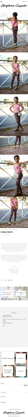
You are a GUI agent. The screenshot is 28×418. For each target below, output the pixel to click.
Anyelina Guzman (16, 409)
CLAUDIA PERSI (7, 315)
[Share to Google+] (11, 280)
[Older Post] (25, 303)
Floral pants (4, 229)
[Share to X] (8, 280)
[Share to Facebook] (3, 280)
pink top (9, 229)
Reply (4, 325)
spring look (15, 229)
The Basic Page (16, 416)
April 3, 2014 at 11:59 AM (7, 316)
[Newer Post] (3, 303)
